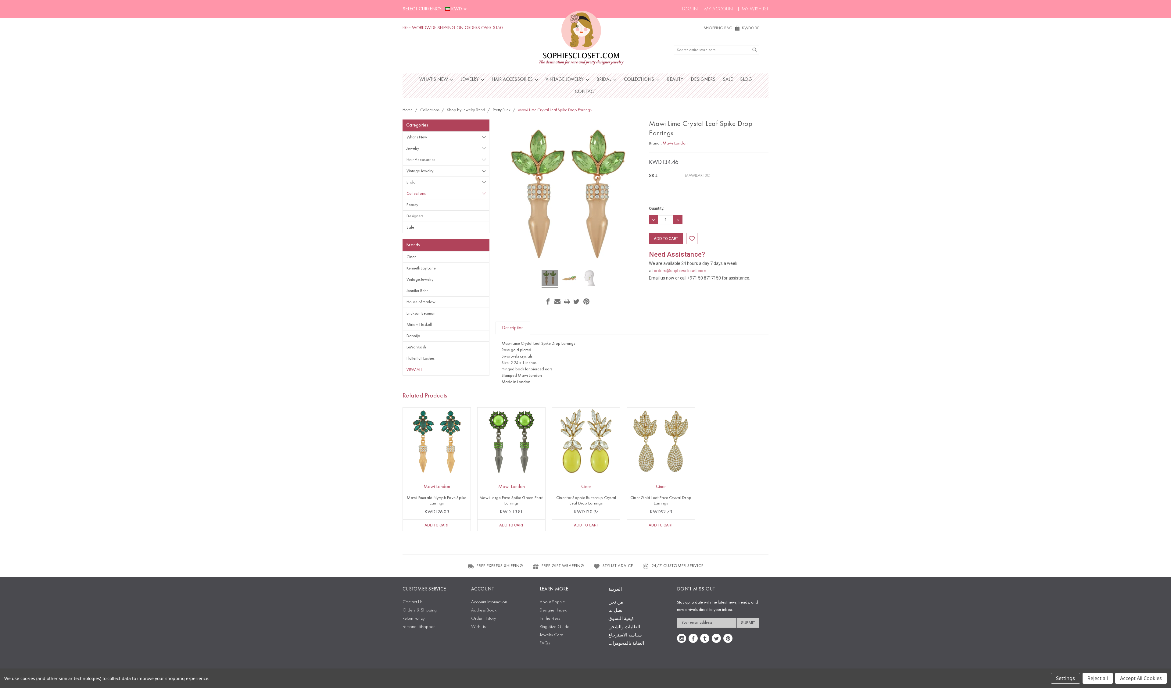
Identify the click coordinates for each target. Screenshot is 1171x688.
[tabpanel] (436, 469)
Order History (483, 618)
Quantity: (656, 208)
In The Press (550, 618)
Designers (703, 79)
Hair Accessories (513, 79)
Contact (585, 91)
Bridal (604, 79)
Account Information (489, 602)
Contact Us (412, 602)
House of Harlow (420, 302)
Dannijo (413, 336)
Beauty (675, 79)
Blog (746, 79)
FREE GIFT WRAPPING (563, 566)
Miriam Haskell (419, 325)
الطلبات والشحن (624, 627)
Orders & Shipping (420, 610)
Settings (1065, 678)
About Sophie (552, 602)
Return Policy (413, 618)
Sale (728, 79)
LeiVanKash (416, 347)
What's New (434, 79)
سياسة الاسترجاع (625, 635)
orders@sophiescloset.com (680, 270)
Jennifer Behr (417, 291)
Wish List (478, 627)
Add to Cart (436, 525)
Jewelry (470, 79)
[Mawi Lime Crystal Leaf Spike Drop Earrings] (550, 279)
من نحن (615, 602)
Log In (690, 9)
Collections (639, 79)
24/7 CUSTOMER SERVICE (677, 566)
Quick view (436, 455)
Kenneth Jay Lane (421, 268)
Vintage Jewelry (565, 79)
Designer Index (553, 610)
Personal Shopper (419, 627)
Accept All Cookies (1141, 678)
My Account (719, 9)
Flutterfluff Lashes (420, 358)
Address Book (483, 610)
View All (414, 370)
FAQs (545, 643)
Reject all (1097, 678)
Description (513, 328)
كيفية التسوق (621, 619)
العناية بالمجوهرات (626, 643)
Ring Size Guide (554, 627)
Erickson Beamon (420, 313)
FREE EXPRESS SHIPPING (500, 566)
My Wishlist (755, 9)
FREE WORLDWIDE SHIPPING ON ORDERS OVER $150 (453, 28)
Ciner (411, 257)
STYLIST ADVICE (618, 566)
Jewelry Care (551, 635)
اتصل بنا (616, 610)
